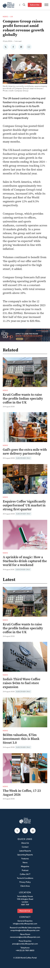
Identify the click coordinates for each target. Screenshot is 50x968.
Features (25, 858)
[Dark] (20, 4)
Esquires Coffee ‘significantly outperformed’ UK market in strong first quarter (24, 505)
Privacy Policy (25, 882)
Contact (25, 847)
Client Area (25, 886)
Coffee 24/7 (25, 874)
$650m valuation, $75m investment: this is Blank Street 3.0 (21, 739)
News (5, 16)
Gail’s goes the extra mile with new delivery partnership (25, 451)
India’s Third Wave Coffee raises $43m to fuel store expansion (21, 683)
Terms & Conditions (25, 878)
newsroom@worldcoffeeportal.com (25, 937)
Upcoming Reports (25, 854)
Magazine (25, 866)
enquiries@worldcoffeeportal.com (25, 930)
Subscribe (34, 5)
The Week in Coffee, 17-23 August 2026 (22, 792)
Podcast (25, 870)
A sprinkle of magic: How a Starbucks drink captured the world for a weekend (25, 561)
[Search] (24, 5)
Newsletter (25, 911)
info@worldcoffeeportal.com (25, 923)
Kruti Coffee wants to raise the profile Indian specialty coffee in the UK (23, 398)
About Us (25, 843)
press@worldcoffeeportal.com (25, 943)
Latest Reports (25, 850)
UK (11, 16)
